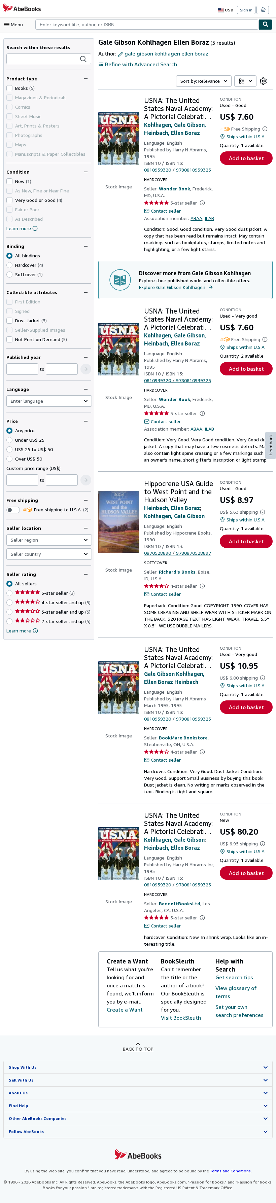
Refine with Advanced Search (141, 64)
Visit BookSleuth (181, 1017)
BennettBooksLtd (179, 903)
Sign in (246, 9)
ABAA (196, 218)
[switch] (13, 510)
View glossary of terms (236, 992)
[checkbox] (9, 88)
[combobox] (146, 25)
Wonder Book (174, 188)
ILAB (209, 218)
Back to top (138, 1049)
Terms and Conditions (230, 1170)
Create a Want (125, 1009)
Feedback (270, 444)
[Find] (265, 25)
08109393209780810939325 (177, 170)
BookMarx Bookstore (183, 737)
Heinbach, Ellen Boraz (172, 508)
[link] (263, 81)
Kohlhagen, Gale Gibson (174, 516)
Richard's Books (177, 572)
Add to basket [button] (246, 158)
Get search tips (234, 977)
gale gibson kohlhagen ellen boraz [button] (166, 53)
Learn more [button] (18, 630)
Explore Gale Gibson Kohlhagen (172, 287)
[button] (83, 59)
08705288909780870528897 (177, 553)
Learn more (18, 228)
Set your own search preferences (239, 1011)
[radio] (9, 265)
